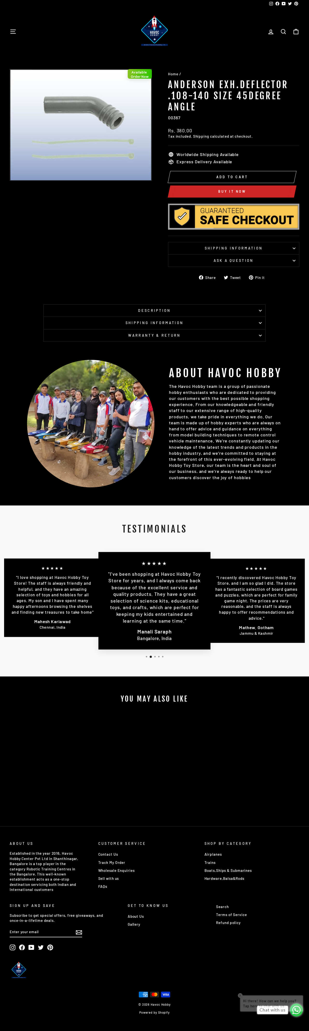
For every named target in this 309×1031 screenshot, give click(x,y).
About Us (136, 916)
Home (173, 74)
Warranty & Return (154, 335)
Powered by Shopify (154, 1012)
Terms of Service (231, 914)
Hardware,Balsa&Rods (224, 878)
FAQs (102, 886)
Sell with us (108, 878)
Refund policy (228, 922)
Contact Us (108, 854)
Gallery (134, 924)
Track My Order (112, 862)
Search (222, 906)
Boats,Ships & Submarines (228, 870)
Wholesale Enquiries (116, 870)
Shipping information (234, 248)
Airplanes (213, 854)
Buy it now (232, 191)
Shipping (201, 136)
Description (154, 310)
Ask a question (233, 260)
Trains (210, 862)
